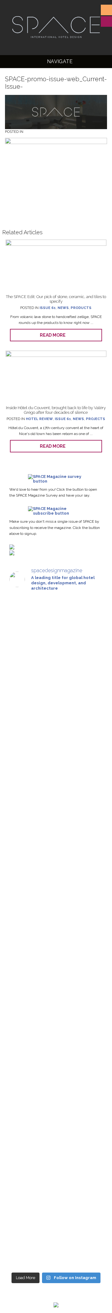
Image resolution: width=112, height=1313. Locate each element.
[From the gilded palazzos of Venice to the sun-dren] (56, 975)
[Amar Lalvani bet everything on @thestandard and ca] (56, 701)
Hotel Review (39, 419)
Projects (95, 419)
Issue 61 (48, 308)
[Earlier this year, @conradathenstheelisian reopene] (56, 1055)
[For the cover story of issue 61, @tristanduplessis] (56, 907)
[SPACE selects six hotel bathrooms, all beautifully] (56, 775)
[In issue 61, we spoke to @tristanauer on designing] (56, 838)
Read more (54, 335)
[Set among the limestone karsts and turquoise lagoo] (56, 1218)
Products (81, 308)
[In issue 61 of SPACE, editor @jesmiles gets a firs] (56, 628)
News (63, 308)
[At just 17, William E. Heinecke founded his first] (56, 1135)
